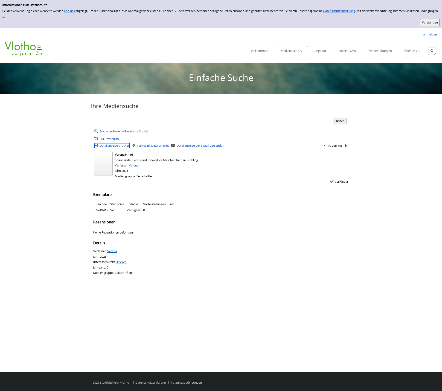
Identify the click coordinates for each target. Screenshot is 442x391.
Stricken (121, 262)
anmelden (430, 34)
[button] (432, 51)
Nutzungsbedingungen (186, 382)
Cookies (69, 11)
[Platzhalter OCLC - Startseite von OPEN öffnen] (25, 48)
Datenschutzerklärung (150, 382)
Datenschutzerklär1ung (339, 11)
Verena (134, 165)
